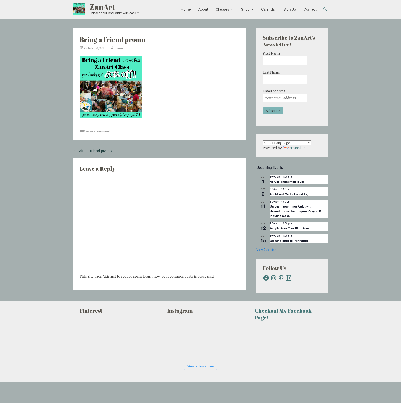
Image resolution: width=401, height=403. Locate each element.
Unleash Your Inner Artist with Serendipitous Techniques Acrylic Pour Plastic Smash (298, 211)
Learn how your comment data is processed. (178, 276)
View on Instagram (200, 366)
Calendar (268, 9)
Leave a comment (97, 131)
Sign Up (289, 9)
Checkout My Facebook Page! (283, 314)
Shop (245, 9)
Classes (222, 9)
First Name (271, 53)
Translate (298, 148)
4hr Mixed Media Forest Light (291, 194)
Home (186, 9)
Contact (310, 9)
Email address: (274, 91)
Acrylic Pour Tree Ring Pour (289, 228)
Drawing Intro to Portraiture (289, 240)
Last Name (271, 72)
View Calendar (266, 249)
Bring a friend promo (92, 151)
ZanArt (102, 7)
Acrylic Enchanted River (287, 182)
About (203, 9)
